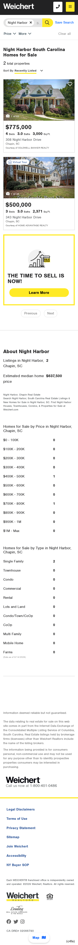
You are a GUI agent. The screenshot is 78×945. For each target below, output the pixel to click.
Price (7, 34)
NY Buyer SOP (17, 865)
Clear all (64, 34)
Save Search (64, 22)
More (22, 34)
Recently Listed (25, 70)
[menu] (70, 7)
